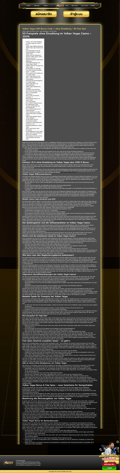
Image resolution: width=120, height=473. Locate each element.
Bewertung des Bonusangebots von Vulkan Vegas (34, 81)
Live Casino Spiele (30, 101)
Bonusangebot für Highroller (33, 68)
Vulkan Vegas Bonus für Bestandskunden (32, 84)
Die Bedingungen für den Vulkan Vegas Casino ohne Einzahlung (34, 132)
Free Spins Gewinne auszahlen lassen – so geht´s (34, 70)
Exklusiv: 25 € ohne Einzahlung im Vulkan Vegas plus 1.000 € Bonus (34, 43)
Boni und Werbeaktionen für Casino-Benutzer (33, 109)
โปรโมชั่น (93, 5)
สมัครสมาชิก (37, 5)
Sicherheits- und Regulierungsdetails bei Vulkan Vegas (34, 125)
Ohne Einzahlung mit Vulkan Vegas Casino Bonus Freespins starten (34, 113)
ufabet (66, 5)
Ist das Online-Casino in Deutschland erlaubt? (32, 120)
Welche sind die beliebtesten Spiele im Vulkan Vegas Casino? (34, 55)
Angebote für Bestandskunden (34, 122)
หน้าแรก (28, 5)
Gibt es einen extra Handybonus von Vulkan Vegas (34, 73)
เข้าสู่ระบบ (46, 5)
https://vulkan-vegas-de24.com (68, 172)
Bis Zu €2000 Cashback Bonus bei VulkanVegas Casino (34, 103)
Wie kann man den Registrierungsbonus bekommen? (34, 58)
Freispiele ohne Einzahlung (33, 89)
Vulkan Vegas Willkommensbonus (34, 46)
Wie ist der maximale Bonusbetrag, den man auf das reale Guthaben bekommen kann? (34, 137)
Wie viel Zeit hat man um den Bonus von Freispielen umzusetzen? (33, 92)
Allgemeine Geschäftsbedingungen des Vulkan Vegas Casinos (33, 62)
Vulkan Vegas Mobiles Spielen (33, 116)
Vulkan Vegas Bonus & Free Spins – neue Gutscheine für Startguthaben (33, 77)
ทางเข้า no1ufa (84, 5)
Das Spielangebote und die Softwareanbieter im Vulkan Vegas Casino (33, 52)
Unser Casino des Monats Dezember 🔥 (32, 96)
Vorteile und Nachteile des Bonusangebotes (33, 106)
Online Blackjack (30, 118)
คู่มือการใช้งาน (75, 5)
